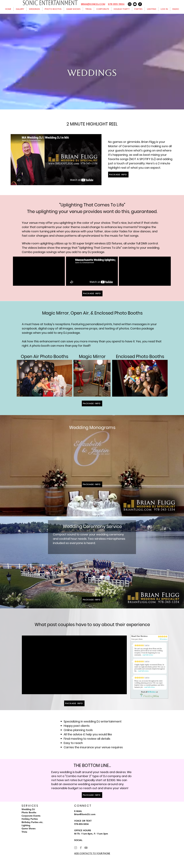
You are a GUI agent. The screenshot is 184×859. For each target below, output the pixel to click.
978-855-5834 (116, 4)
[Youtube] (135, 4)
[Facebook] (140, 4)
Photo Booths (29, 812)
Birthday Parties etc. (32, 822)
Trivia (24, 831)
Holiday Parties (30, 819)
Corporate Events (31, 815)
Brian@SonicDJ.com (84, 814)
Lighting (26, 825)
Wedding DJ (28, 809)
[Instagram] (130, 4)
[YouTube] (86, 848)
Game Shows (29, 828)
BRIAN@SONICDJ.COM (93, 4)
